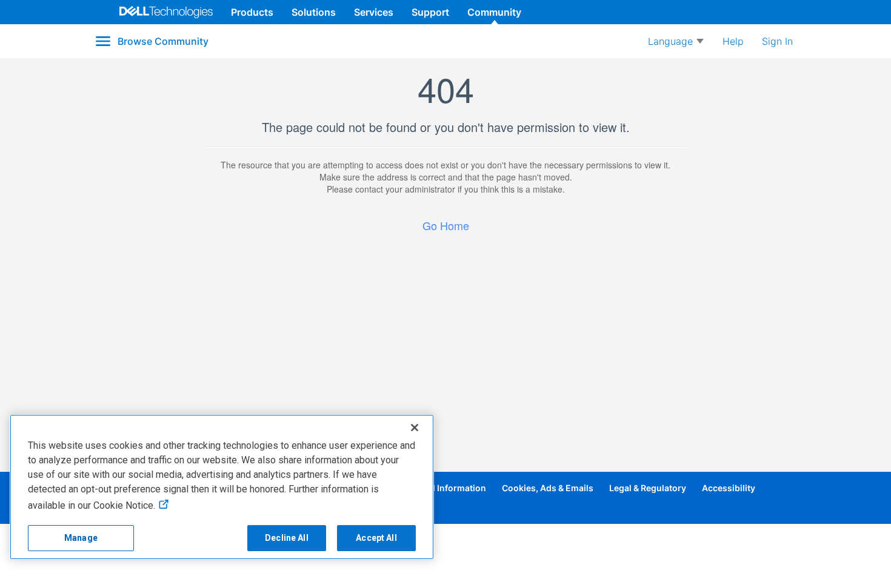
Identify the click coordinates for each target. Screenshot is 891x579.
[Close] (414, 427)
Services (373, 12)
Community (494, 12)
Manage (81, 538)
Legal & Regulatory (647, 488)
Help (733, 41)
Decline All (287, 538)
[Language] (675, 41)
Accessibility (728, 488)
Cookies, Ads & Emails (547, 488)
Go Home (445, 225)
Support (430, 12)
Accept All (376, 538)
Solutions (314, 12)
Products (252, 12)
